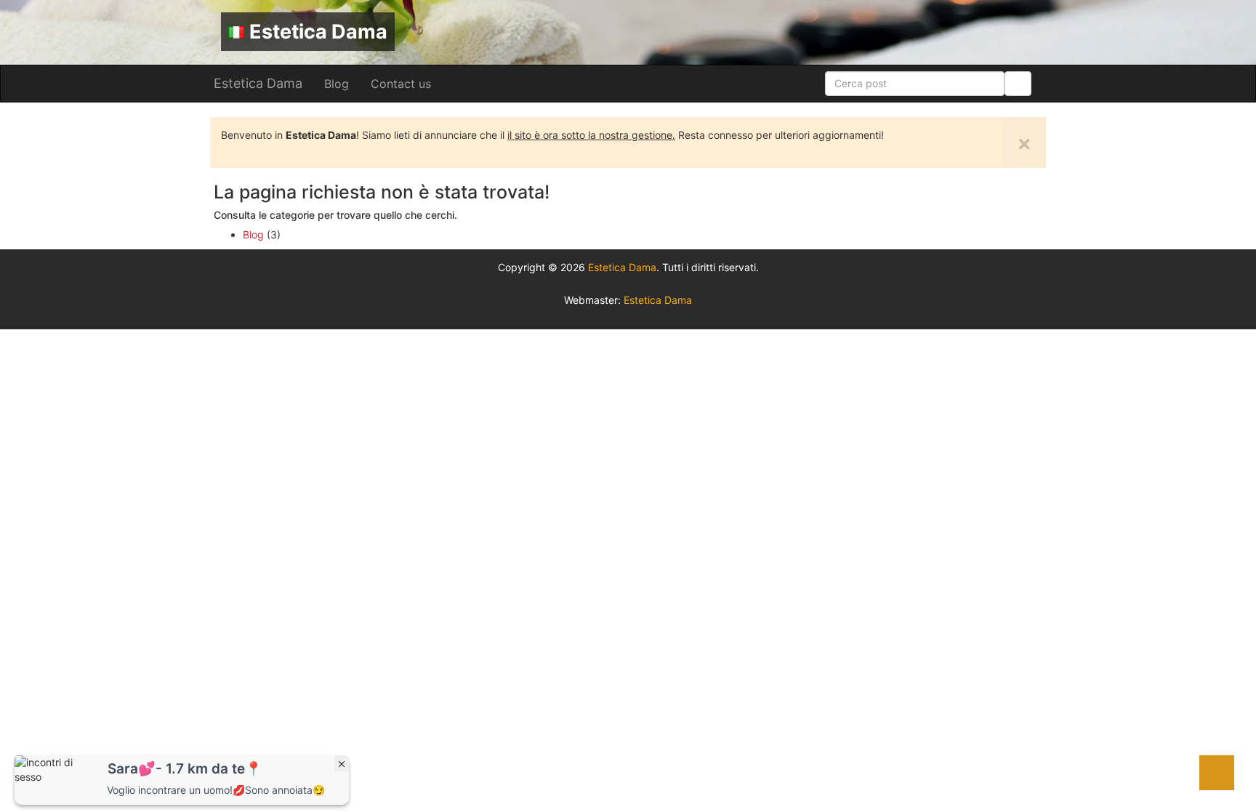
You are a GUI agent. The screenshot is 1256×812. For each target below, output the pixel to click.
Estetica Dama (318, 32)
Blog (336, 83)
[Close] (341, 763)
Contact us (401, 83)
